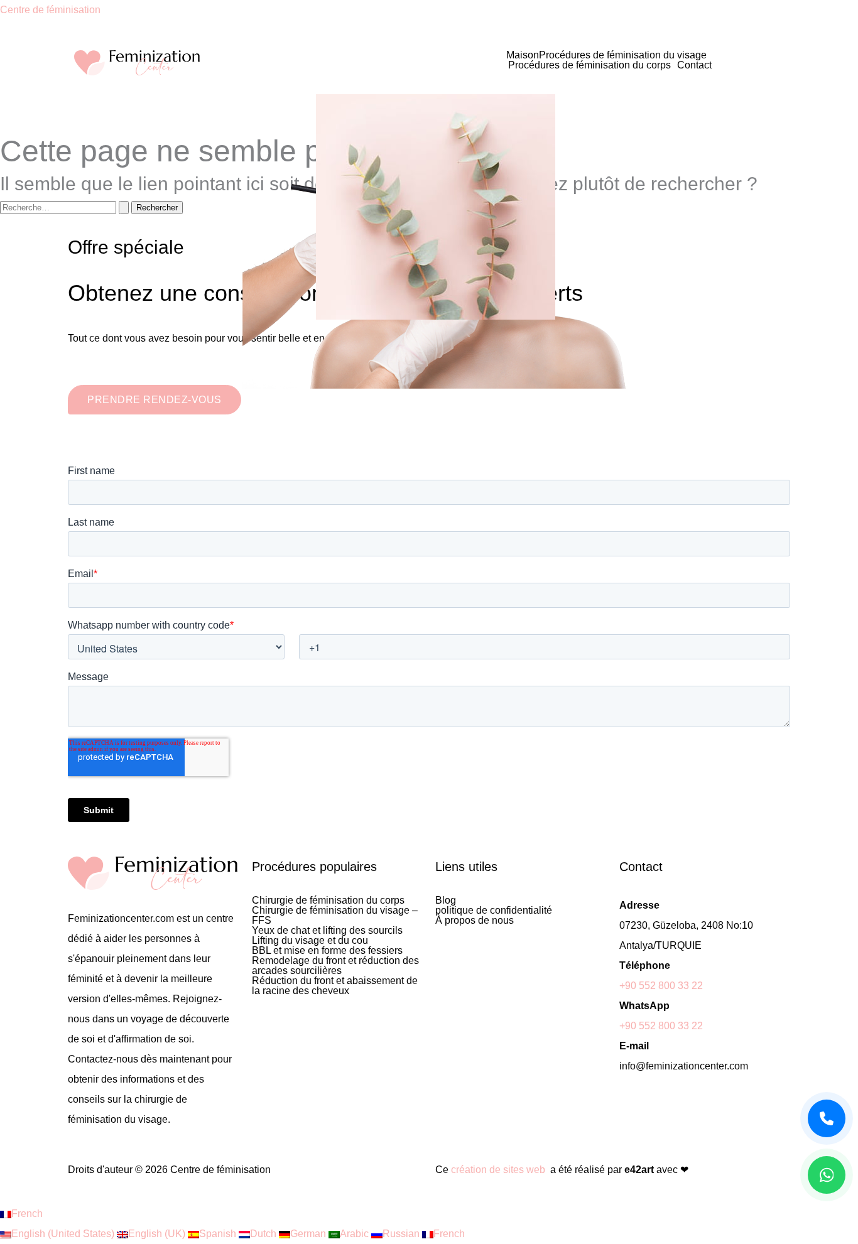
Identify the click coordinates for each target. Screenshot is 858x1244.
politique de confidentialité (493, 911)
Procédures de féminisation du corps (589, 65)
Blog (445, 900)
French (27, 1213)
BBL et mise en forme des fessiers (327, 951)
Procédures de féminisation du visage (623, 55)
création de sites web (498, 1169)
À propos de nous (474, 921)
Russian (402, 1233)
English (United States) (64, 1233)
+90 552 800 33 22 (661, 985)
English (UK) (158, 1233)
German (309, 1233)
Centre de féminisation (50, 9)
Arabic (355, 1233)
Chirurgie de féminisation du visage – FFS (335, 916)
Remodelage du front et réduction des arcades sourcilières (335, 966)
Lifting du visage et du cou (310, 941)
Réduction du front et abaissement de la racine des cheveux (335, 986)
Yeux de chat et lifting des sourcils (327, 931)
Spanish (219, 1233)
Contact (694, 65)
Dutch (264, 1233)
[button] (626, 55)
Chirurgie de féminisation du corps (328, 900)
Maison (522, 55)
